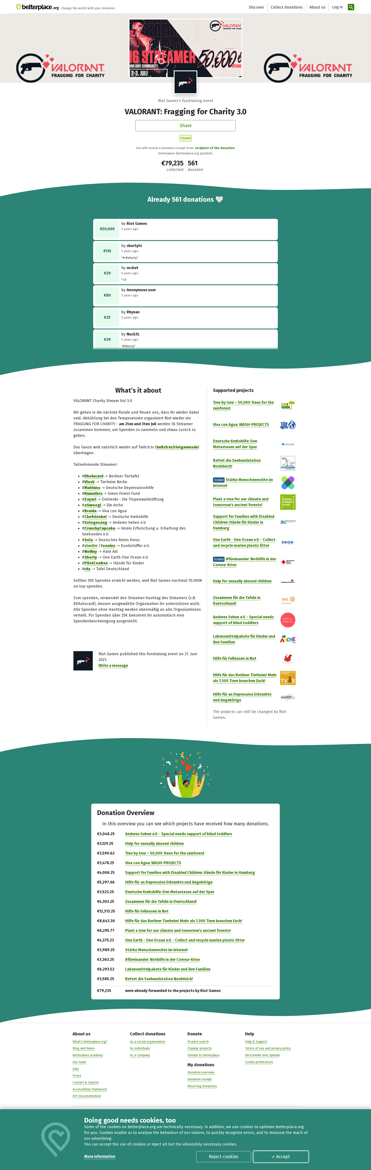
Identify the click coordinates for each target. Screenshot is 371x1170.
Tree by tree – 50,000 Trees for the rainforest (164, 853)
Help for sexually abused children (242, 581)
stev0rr (90, 545)
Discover (256, 7)
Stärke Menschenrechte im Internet (156, 950)
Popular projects (199, 1048)
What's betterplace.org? (90, 1042)
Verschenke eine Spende (262, 1055)
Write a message (113, 665)
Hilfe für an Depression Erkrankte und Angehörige (169, 882)
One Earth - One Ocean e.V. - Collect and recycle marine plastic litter (185, 940)
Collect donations (287, 7)
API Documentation (87, 1096)
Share (186, 125)
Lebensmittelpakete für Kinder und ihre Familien (167, 969)
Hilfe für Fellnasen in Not (234, 658)
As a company (140, 1055)
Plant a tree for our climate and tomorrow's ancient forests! (178, 930)
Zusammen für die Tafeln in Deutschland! (161, 901)
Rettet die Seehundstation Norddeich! (159, 979)
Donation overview (200, 1072)
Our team (79, 1062)
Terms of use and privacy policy (268, 1048)
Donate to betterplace (203, 1055)
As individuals (140, 1048)
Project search (198, 1042)
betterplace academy (88, 1055)
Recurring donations (202, 1086)
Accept (283, 1156)
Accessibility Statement (90, 1089)
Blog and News (84, 1048)
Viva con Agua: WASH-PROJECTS (241, 424)
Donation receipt (199, 1079)
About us (317, 7)
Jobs (76, 1069)
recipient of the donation (215, 148)
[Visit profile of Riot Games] (186, 82)
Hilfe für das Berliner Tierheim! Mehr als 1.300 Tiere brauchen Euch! (183, 921)
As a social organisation (147, 1042)
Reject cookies (223, 1156)
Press (77, 1075)
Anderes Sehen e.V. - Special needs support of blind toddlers (178, 834)
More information (99, 1156)
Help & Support (256, 1042)
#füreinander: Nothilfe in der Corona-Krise (162, 959)
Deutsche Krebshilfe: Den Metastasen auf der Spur (169, 892)
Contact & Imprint (86, 1082)
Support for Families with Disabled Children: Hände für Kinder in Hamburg (243, 522)
